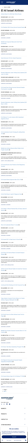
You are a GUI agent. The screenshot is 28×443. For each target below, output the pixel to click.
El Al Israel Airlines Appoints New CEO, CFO (11, 179)
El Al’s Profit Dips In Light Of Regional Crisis (11, 194)
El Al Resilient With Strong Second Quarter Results (13, 27)
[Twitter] (1, 404)
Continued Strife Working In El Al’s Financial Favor (13, 285)
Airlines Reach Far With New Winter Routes (11, 14)
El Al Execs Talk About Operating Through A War (12, 346)
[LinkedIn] (9, 404)
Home (9, 7)
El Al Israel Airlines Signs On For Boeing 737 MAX (13, 376)
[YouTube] (6, 404)
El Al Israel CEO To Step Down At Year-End (11, 239)
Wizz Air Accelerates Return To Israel (9, 225)
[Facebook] (4, 404)
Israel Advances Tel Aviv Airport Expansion (11, 58)
